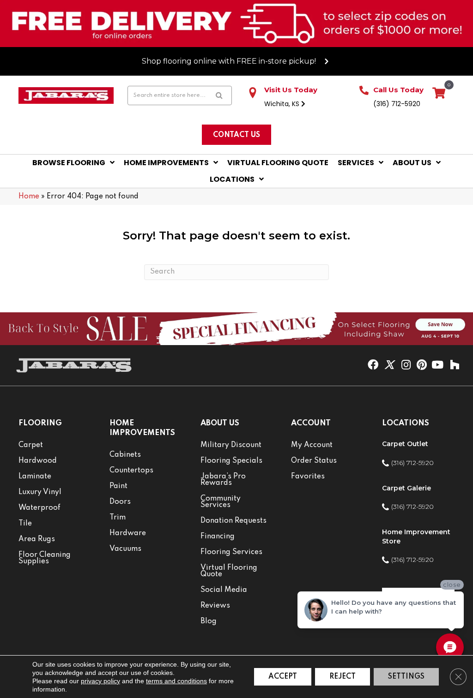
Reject (342, 676)
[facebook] (373, 365)
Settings (406, 676)
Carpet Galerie (406, 488)
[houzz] (454, 365)
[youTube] (437, 365)
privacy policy (100, 681)
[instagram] (406, 365)
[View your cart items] (438, 93)
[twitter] (389, 365)
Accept (282, 676)
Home (28, 196)
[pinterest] (422, 365)
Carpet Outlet (405, 444)
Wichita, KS (282, 103)
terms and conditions (176, 681)
